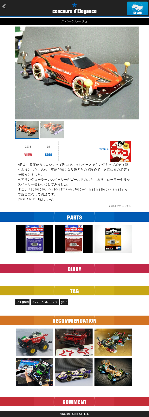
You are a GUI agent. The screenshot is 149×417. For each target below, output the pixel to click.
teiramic (103, 148)
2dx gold (22, 302)
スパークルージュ (45, 302)
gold (64, 302)
